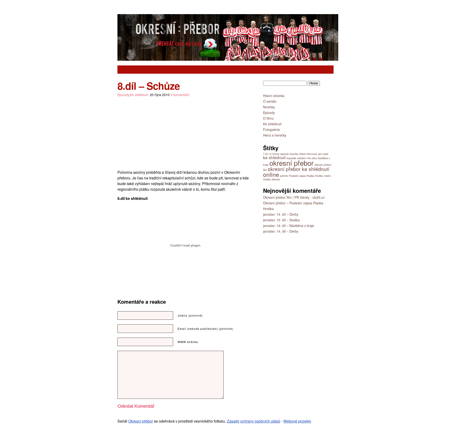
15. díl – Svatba (288, 220)
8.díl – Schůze (148, 86)
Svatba (267, 179)
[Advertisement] (206, 69)
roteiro (327, 176)
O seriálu (269, 101)
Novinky (269, 107)
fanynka (294, 154)
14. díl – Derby (287, 214)
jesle (325, 154)
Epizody (123, 94)
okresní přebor (291, 163)
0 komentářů (180, 94)
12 (270, 154)
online (271, 174)
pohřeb (284, 176)
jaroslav (269, 214)
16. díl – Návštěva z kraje (295, 225)
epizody (284, 154)
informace (311, 154)
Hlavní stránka (273, 95)
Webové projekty (297, 421)
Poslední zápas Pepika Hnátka (306, 176)
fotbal (302, 154)
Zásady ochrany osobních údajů (253, 421)
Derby (275, 154)
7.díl (265, 154)
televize (276, 179)
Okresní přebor (140, 421)
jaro (320, 154)
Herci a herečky (274, 135)
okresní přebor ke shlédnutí (298, 168)
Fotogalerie (271, 129)
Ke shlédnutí (139, 94)
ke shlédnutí (274, 157)
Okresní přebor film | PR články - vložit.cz (293, 197)
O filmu (268, 118)
